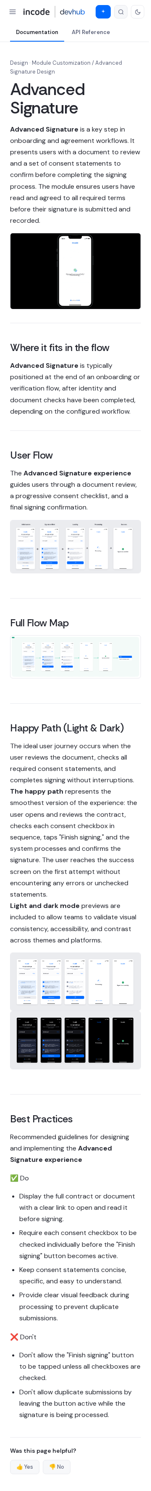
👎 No (56, 1466)
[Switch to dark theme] (137, 11)
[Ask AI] (103, 11)
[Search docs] (121, 11)
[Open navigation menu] (12, 11)
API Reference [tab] (91, 32)
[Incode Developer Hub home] (54, 12)
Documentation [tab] (37, 32)
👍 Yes (24, 1466)
